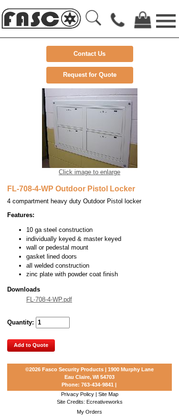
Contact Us (89, 53)
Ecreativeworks (104, 402)
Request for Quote (89, 74)
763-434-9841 (97, 384)
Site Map (108, 394)
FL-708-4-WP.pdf (49, 299)
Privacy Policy (77, 394)
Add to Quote (31, 345)
